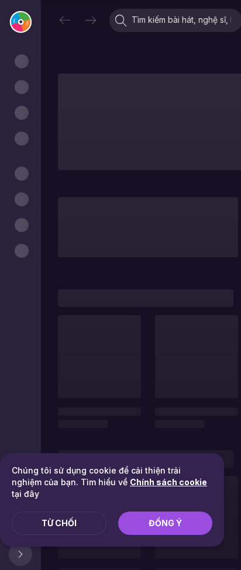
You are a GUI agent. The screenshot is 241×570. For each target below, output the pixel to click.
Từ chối (59, 523)
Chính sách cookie (168, 482)
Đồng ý (165, 523)
